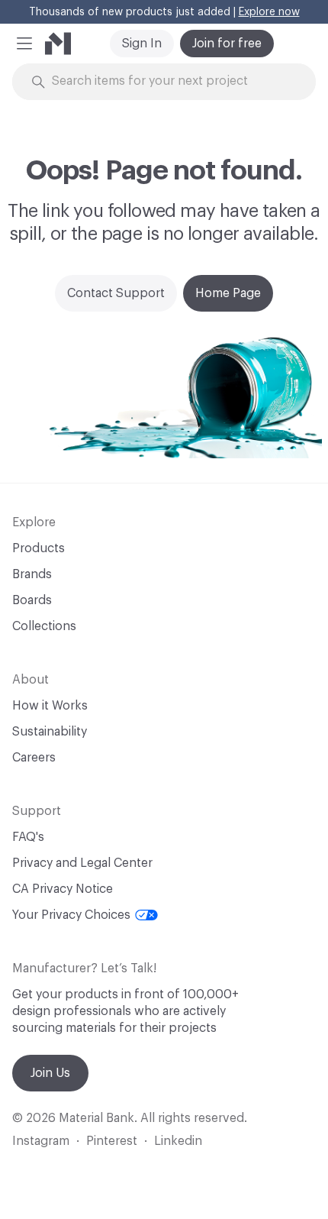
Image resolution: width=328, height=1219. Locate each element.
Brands (32, 574)
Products (38, 548)
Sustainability (49, 732)
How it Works (50, 706)
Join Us (50, 1073)
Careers (34, 758)
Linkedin (178, 1141)
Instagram (40, 1141)
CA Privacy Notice (62, 889)
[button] (24, 43)
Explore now (269, 12)
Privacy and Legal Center (82, 863)
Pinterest (111, 1141)
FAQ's (28, 837)
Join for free (227, 43)
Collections (44, 626)
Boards (32, 600)
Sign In (142, 43)
